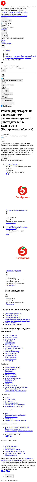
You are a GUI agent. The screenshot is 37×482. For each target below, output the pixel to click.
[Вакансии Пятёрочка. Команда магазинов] (20, 192)
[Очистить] (3, 70)
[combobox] (10, 66)
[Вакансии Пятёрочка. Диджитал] (20, 253)
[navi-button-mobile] (3, 46)
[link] (4, 35)
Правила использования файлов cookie (14, 16)
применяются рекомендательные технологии (17, 459)
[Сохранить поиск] (3, 75)
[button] (3, 40)
